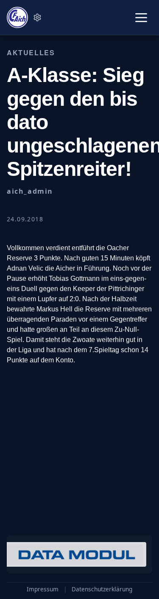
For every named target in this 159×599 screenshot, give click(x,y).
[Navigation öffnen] (141, 17)
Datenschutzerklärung (102, 589)
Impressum (43, 589)
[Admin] (37, 17)
